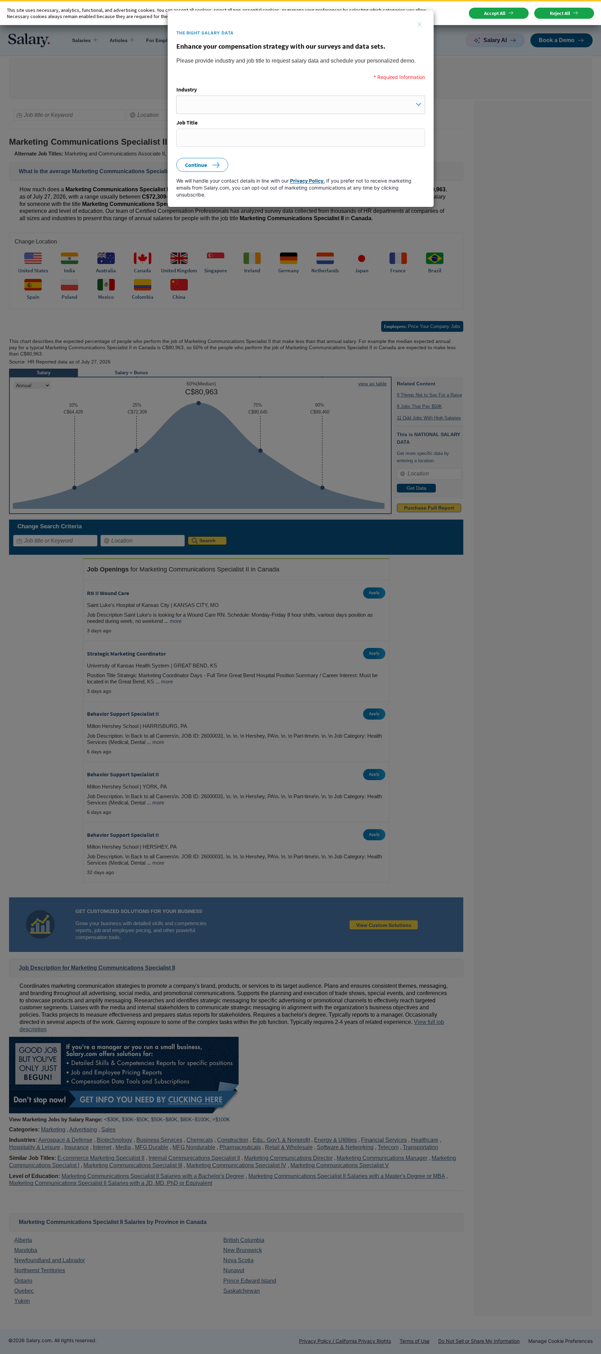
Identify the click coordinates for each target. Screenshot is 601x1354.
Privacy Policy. (307, 181)
